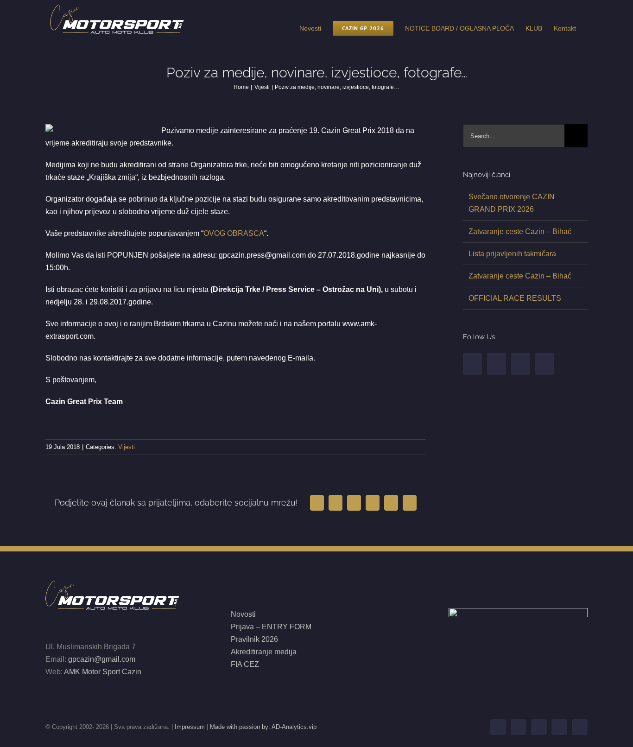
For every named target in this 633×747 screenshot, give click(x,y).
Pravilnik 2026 (254, 639)
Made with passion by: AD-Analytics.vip (263, 726)
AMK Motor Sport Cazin (102, 672)
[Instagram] (520, 364)
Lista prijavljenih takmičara (512, 254)
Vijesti (126, 446)
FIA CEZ (245, 664)
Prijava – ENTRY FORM (272, 627)
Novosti (243, 614)
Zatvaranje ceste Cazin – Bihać (519, 231)
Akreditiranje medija (264, 652)
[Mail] (544, 364)
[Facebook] (472, 364)
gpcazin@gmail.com (101, 659)
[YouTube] (496, 364)
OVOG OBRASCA (233, 233)
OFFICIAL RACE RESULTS (514, 298)
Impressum (190, 726)
